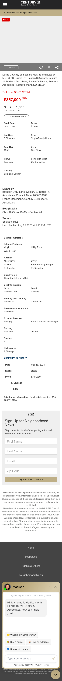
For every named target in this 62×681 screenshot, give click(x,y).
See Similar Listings (16, 117)
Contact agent (11, 67)
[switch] (41, 67)
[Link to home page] (31, 4)
